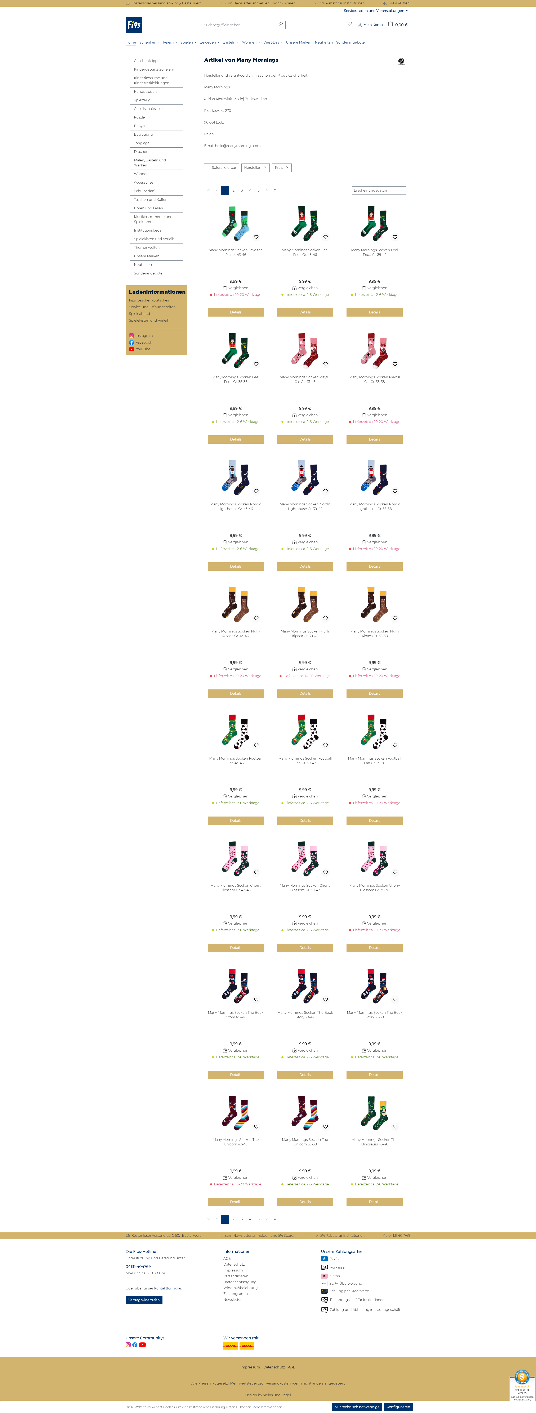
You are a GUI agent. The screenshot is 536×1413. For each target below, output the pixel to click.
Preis (279, 168)
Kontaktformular (167, 1288)
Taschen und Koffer (150, 200)
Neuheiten (143, 265)
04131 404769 (399, 3)
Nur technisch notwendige (357, 1407)
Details (235, 312)
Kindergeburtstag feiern (154, 69)
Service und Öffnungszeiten (152, 307)
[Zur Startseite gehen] (134, 25)
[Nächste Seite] (267, 190)
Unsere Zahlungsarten (342, 1251)
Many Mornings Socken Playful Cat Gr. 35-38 (374, 379)
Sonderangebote (148, 273)
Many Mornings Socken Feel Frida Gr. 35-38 (235, 379)
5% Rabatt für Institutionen (342, 3)
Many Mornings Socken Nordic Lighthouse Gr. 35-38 (374, 506)
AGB (227, 1259)
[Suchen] (281, 25)
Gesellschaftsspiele (150, 109)
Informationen (236, 1251)
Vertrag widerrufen (144, 1300)
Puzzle (139, 117)
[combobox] (239, 25)
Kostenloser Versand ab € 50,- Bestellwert (166, 3)
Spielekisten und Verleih (154, 239)
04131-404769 (138, 1266)
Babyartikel (143, 126)
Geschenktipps (146, 61)
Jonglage (141, 143)
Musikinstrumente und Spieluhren (153, 219)
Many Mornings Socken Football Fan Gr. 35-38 (374, 760)
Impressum (233, 1270)
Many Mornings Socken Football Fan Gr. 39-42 (305, 760)
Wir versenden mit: (241, 1338)
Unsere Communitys (145, 1338)
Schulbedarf (144, 191)
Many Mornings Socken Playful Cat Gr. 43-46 (305, 379)
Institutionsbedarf (149, 230)
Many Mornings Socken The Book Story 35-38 (374, 1015)
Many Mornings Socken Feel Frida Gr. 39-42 (374, 252)
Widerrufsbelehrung (240, 1288)
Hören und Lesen (148, 208)
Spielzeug (142, 100)
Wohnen (141, 174)
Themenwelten (147, 248)
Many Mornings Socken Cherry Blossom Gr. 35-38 (374, 888)
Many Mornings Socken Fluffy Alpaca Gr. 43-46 (235, 633)
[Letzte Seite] (275, 190)
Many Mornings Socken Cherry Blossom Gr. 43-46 (235, 888)
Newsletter (232, 1300)
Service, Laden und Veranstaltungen (374, 11)
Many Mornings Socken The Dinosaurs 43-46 (375, 1142)
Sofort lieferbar (224, 168)
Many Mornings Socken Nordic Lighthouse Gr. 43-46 (235, 506)
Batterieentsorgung (239, 1282)
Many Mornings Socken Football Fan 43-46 (235, 760)
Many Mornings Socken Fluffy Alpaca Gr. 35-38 (374, 633)
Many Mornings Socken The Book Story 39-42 (305, 1015)
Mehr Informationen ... (269, 1407)
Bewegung (143, 135)
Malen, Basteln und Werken (150, 162)
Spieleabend (139, 314)
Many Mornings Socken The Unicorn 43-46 (236, 1142)
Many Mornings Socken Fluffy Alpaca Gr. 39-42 (305, 633)
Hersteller (252, 168)
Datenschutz (234, 1264)
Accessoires (143, 182)
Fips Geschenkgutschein (149, 300)
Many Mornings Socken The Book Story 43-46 (235, 1015)
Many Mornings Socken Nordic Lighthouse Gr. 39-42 (305, 506)
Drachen (141, 152)
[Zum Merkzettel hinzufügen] (256, 237)
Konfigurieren (398, 1407)
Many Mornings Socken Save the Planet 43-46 (236, 252)
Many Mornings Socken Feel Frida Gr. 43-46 (305, 252)
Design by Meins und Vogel (268, 1395)
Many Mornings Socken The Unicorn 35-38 (305, 1142)
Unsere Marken (147, 256)
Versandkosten (235, 1276)
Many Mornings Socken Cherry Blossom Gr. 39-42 (305, 888)
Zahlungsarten (235, 1294)
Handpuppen (145, 92)
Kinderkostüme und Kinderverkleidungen (151, 80)
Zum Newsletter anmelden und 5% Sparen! (260, 3)
